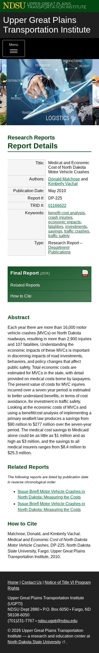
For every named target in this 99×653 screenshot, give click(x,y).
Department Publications (59, 249)
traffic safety (59, 236)
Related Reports (25, 285)
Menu (13, 45)
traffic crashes (76, 231)
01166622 (57, 205)
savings (55, 231)
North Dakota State (37, 642)
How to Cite (20, 296)
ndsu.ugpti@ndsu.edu (57, 621)
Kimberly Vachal (63, 183)
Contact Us (32, 582)
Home (13, 582)
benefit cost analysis (66, 213)
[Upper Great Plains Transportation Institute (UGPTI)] (45, 5)
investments (76, 226)
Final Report (30, 273)
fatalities (55, 226)
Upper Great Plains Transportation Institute (47, 24)
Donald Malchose (64, 179)
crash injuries (60, 217)
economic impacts (64, 222)
